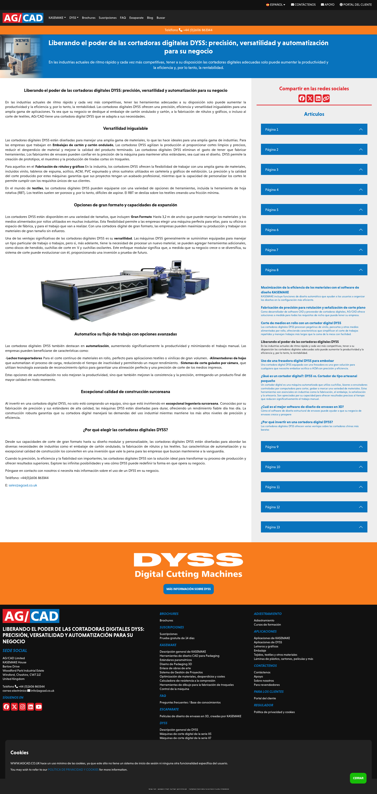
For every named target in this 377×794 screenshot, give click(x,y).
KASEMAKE (56, 17)
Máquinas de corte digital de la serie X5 (185, 734)
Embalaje (260, 650)
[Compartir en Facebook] (302, 99)
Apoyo (329, 4)
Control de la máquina (174, 689)
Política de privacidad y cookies (274, 712)
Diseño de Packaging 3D (176, 664)
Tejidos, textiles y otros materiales (275, 654)
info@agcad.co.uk (42, 690)
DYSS (72, 17)
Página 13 (272, 527)
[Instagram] (22, 707)
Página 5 (271, 210)
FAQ (123, 17)
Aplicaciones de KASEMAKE (272, 638)
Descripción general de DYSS (179, 729)
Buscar (161, 17)
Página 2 (271, 149)
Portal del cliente (357, 4)
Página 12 (272, 507)
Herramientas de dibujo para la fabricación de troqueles (197, 684)
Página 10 (272, 467)
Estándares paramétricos (176, 660)
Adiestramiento (264, 620)
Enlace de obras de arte (175, 668)
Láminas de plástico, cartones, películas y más (283, 659)
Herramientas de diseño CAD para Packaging (189, 655)
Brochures (88, 17)
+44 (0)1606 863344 (197, 30)
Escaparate (136, 17)
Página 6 (272, 230)
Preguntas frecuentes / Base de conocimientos (190, 702)
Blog (150, 17)
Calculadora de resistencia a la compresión (187, 680)
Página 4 (272, 190)
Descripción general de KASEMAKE (183, 651)
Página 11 (272, 487)
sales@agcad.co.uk (23, 485)
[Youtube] (38, 707)
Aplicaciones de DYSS (268, 642)
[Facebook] (6, 707)
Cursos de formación (267, 624)
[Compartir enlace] (326, 99)
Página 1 (271, 129)
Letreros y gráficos (266, 646)
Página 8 (271, 270)
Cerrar (358, 778)
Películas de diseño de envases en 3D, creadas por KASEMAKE (200, 716)
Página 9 (272, 447)
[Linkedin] (30, 707)
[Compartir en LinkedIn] (318, 99)
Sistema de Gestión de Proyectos (181, 672)
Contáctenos (305, 4)
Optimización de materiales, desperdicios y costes (192, 676)
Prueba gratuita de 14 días (177, 638)
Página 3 (271, 169)
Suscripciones (108, 17)
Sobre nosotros (264, 680)
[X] (14, 707)
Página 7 (271, 250)
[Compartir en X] (310, 99)
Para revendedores (267, 684)
